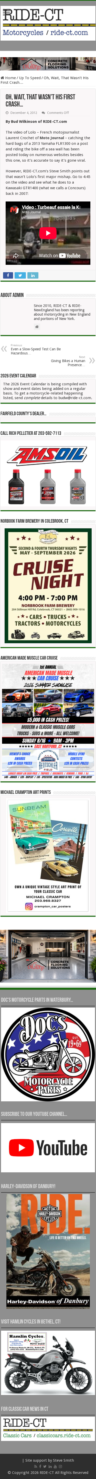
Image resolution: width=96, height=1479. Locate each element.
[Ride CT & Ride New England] (48, 22)
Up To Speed (30, 78)
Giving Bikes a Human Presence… (68, 361)
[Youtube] (55, 1466)
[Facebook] (40, 1466)
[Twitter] (45, 1466)
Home (10, 78)
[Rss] (36, 1466)
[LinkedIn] (50, 1466)
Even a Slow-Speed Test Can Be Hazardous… (36, 349)
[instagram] (60, 1466)
